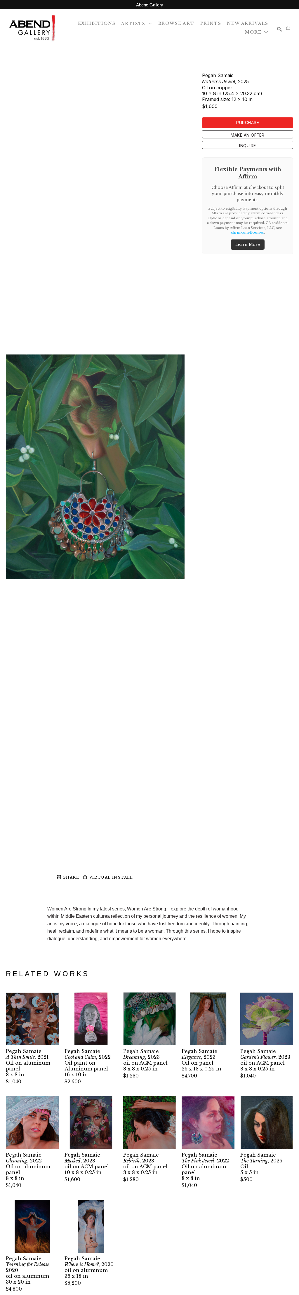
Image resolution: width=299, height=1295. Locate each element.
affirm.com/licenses (247, 232)
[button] (136, 23)
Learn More (247, 244)
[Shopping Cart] (288, 27)
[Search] (279, 29)
